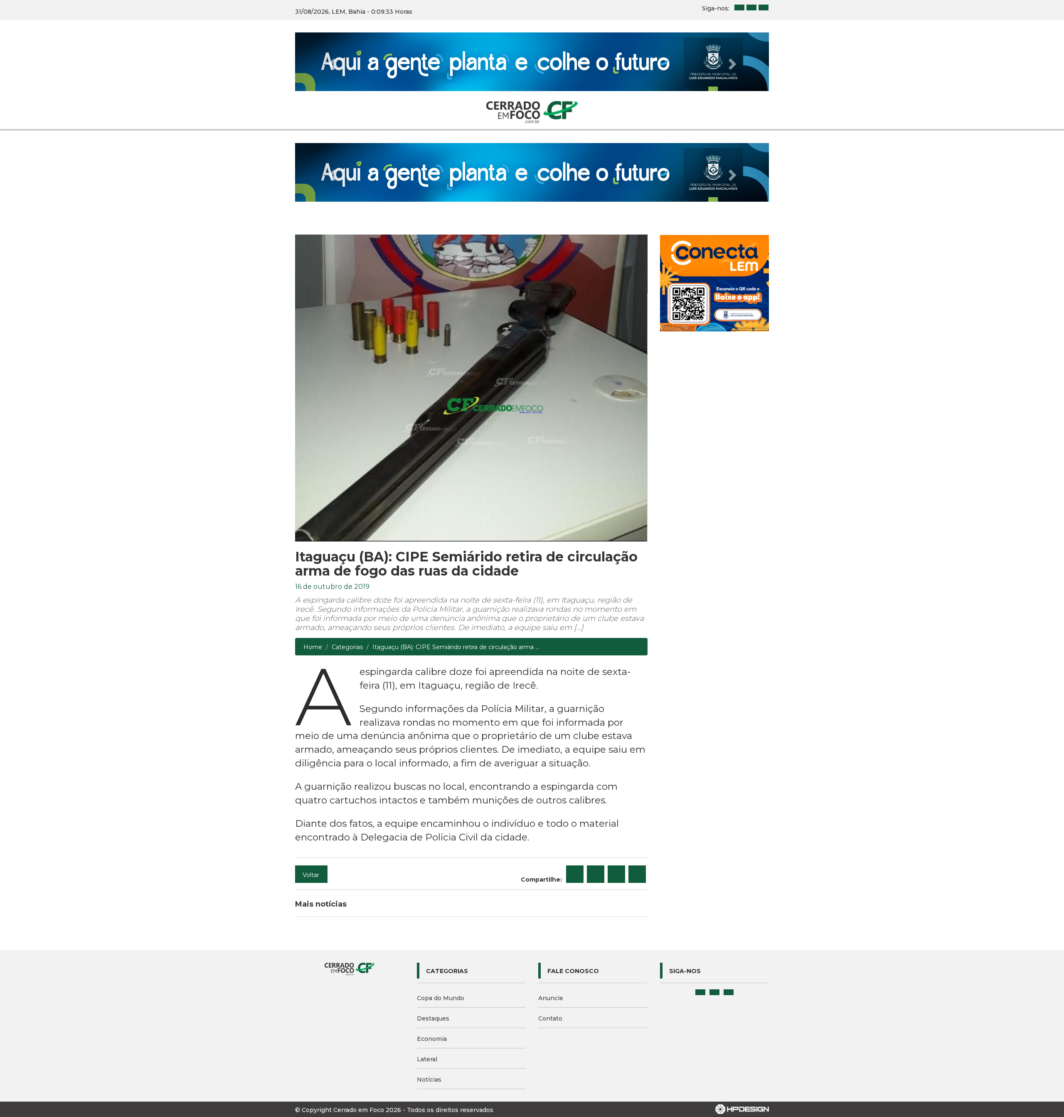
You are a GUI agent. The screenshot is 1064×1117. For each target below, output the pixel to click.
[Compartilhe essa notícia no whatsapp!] (637, 874)
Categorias (347, 647)
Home (312, 647)
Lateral (427, 1059)
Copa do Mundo (440, 998)
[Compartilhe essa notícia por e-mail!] (616, 874)
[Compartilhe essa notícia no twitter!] (595, 874)
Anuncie (550, 998)
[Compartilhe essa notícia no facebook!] (575, 874)
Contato (550, 1018)
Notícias (429, 1079)
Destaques (433, 1018)
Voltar (311, 875)
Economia (432, 1039)
